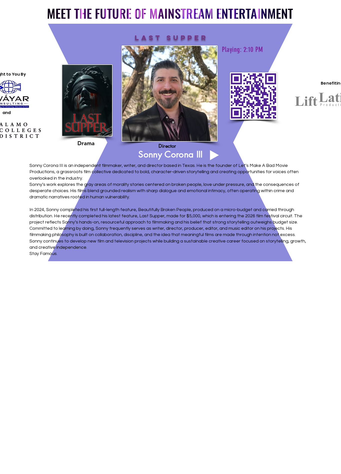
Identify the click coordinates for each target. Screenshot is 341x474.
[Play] (214, 155)
